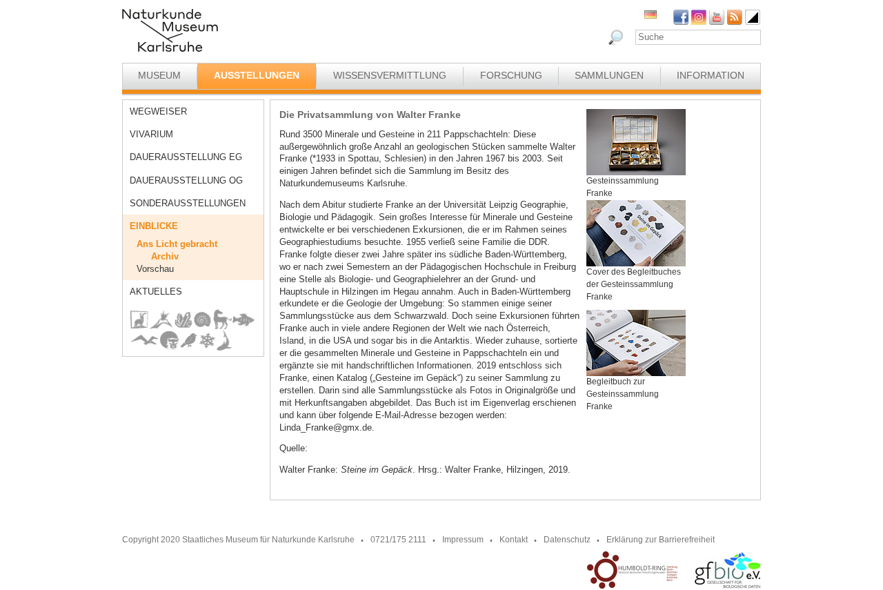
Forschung (511, 75)
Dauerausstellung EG (186, 157)
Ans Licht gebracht (177, 244)
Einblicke (154, 226)
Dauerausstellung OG (186, 180)
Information (710, 75)
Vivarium (151, 134)
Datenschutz (567, 539)
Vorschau (155, 269)
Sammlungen (609, 75)
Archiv (165, 256)
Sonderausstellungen (188, 203)
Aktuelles (156, 291)
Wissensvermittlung (389, 75)
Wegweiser (158, 111)
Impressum (463, 539)
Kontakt (513, 539)
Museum (159, 75)
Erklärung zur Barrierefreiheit (660, 539)
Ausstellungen (256, 75)
